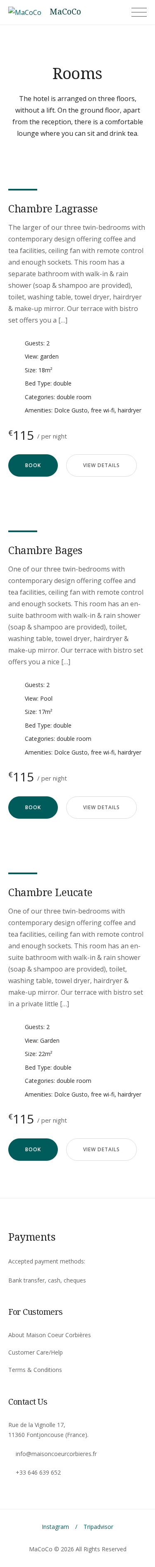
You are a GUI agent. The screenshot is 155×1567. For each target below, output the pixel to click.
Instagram (55, 1527)
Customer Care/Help (35, 1352)
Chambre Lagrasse (53, 208)
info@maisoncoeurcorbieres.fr (56, 1454)
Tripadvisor (98, 1527)
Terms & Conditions (35, 1370)
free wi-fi (102, 410)
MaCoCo (65, 11)
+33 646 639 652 (38, 1472)
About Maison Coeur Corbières (49, 1335)
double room (74, 397)
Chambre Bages (45, 550)
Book (33, 465)
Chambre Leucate (50, 892)
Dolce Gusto (71, 410)
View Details (101, 465)
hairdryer (129, 410)
